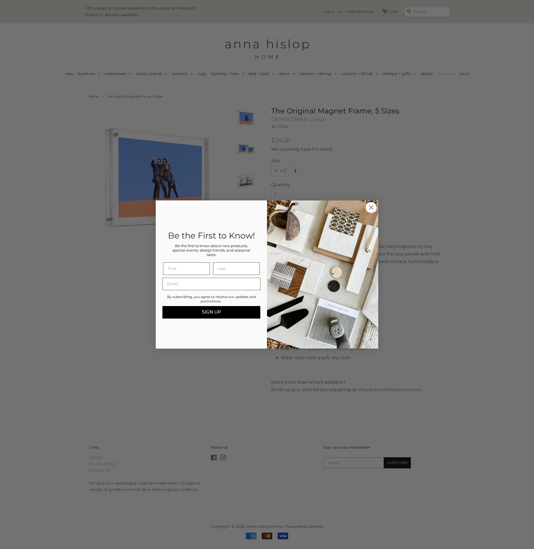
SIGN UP (211, 312)
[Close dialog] (371, 207)
